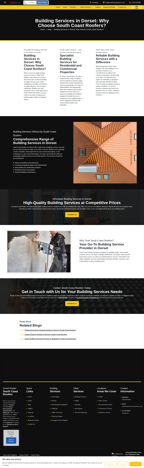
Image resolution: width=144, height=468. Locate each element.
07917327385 (136, 2)
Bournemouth (7, 408)
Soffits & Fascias (56, 412)
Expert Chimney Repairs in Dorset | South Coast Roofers (45, 334)
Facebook (94, 2)
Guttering (54, 408)
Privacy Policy (24, 455)
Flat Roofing (55, 397)
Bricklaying (78, 408)
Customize (111, 464)
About (65, 7)
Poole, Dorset (102, 401)
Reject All (123, 464)
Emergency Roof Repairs (59, 420)
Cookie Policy (35, 455)
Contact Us (122, 7)
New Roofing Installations (59, 404)
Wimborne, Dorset (104, 412)
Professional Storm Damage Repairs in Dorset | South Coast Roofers (50, 330)
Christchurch (7, 410)
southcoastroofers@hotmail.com (88, 298)
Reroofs (54, 401)
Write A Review (42, 2)
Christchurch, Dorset (105, 408)
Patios (77, 401)
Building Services (80, 397)
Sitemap (30, 412)
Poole (11, 406)
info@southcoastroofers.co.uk (115, 2)
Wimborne (6, 412)
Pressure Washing (81, 412)
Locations (31, 416)
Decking (77, 404)
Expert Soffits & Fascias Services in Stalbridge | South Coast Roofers (50, 339)
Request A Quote (109, 7)
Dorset (11, 405)
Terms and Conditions (10, 455)
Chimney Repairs (57, 416)
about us (10, 422)
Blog (49, 29)
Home (58, 7)
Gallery (98, 7)
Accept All (136, 464)
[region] (72, 462)
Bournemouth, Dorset (105, 404)
